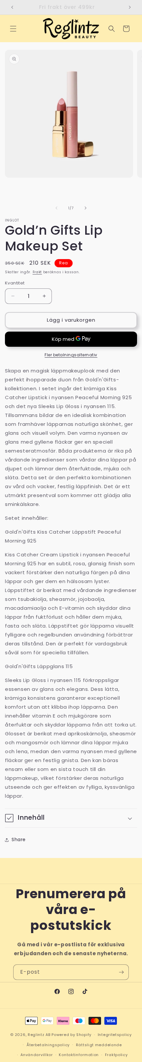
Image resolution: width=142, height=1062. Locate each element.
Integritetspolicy (115, 1034)
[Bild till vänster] (56, 208)
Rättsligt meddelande (99, 1044)
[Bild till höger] (85, 208)
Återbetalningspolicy (48, 1044)
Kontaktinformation (79, 1054)
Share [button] (19, 839)
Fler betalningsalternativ (71, 355)
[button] (13, 28)
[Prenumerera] (121, 972)
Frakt (37, 272)
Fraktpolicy (116, 1054)
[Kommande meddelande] (130, 7)
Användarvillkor (36, 1054)
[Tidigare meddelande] (12, 7)
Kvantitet (15, 283)
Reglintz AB (39, 1034)
